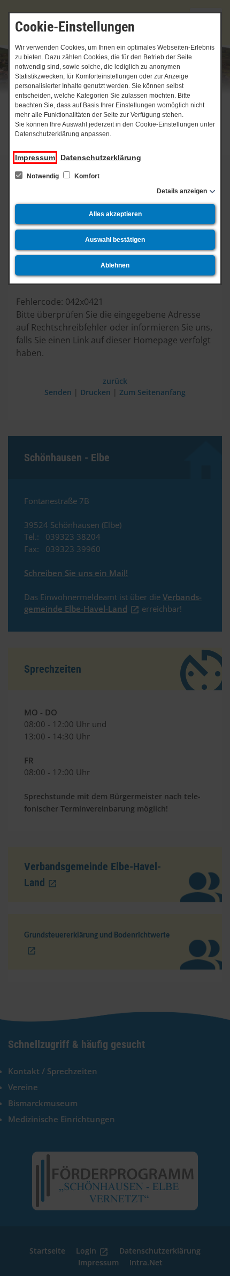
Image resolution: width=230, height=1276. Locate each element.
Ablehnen (115, 265)
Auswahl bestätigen (115, 239)
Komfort (86, 176)
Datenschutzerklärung (100, 157)
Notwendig (42, 176)
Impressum (35, 157)
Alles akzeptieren (115, 214)
